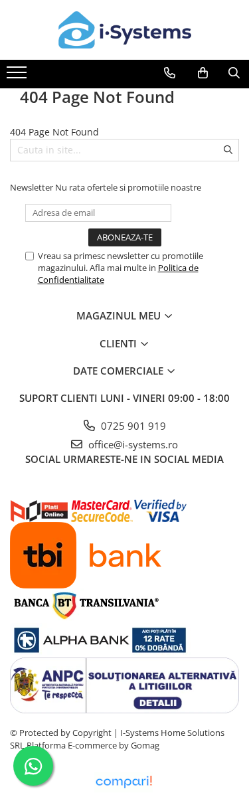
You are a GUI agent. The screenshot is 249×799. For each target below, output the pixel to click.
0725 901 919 (132, 425)
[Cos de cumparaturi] (203, 73)
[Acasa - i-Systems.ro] (124, 30)
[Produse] (18, 76)
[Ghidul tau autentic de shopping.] (123, 782)
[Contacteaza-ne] (170, 73)
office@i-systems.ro (132, 444)
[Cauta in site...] (234, 73)
